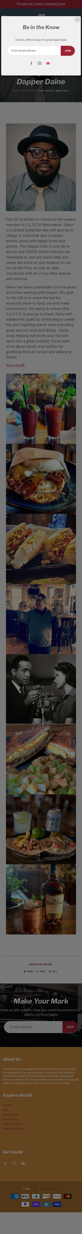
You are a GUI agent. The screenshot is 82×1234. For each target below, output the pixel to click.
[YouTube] (48, 63)
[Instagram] (39, 63)
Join (68, 50)
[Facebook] (31, 63)
